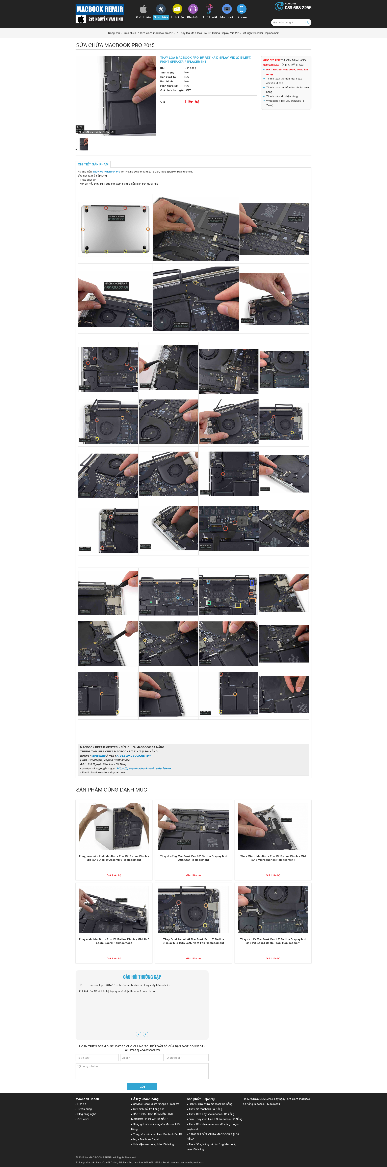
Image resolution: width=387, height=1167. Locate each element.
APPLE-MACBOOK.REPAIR (133, 755)
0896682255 (98, 755)
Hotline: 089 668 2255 (147, 1162)
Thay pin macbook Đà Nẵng (205, 1109)
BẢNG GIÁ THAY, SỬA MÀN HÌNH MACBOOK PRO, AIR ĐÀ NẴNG (152, 1117)
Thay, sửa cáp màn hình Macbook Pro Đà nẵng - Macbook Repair (156, 1137)
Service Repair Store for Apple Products (156, 1103)
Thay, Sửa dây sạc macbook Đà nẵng (211, 1114)
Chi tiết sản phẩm (93, 164)
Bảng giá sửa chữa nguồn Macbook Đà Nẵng (156, 1127)
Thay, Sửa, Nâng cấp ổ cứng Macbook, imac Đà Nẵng (211, 1147)
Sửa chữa (130, 33)
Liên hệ (192, 101)
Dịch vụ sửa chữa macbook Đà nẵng (210, 1103)
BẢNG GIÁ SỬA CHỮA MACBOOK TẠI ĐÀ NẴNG (213, 1137)
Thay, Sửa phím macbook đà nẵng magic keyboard (212, 1127)
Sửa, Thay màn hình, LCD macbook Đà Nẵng (215, 1119)
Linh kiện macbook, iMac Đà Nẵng (153, 1144)
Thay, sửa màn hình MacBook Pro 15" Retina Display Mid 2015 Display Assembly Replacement (114, 857)
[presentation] (138, 1034)
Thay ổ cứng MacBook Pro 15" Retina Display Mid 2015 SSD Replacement (193, 857)
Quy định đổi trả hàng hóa (148, 1109)
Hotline (298, 6)
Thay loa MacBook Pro (106, 171)
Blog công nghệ (86, 1114)
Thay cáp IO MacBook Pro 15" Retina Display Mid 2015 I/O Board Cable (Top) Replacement (273, 941)
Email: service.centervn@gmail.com (183, 1162)
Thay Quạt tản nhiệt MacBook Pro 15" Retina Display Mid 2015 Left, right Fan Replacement (193, 941)
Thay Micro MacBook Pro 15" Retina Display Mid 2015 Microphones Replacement (273, 857)
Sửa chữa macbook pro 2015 (157, 33)
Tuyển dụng (84, 1109)
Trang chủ (114, 33)
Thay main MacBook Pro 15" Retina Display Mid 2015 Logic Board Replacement (114, 941)
